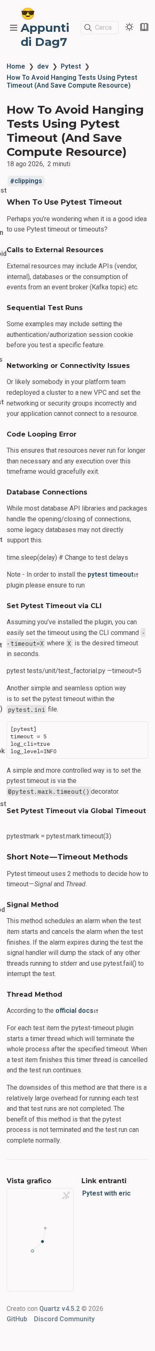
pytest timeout (111, 574)
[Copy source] (139, 730)
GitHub (17, 1319)
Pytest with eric (106, 1193)
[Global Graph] (66, 1195)
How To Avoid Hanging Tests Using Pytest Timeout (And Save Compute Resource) (72, 81)
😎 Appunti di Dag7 (45, 28)
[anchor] (129, 202)
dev (43, 66)
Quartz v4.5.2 (59, 1309)
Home (16, 66)
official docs (74, 1010)
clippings (28, 181)
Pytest (71, 66)
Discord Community (64, 1319)
